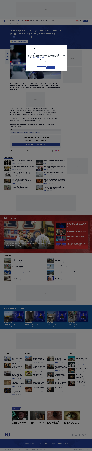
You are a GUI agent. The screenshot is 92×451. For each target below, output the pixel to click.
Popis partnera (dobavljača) (33, 63)
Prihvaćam (51, 67)
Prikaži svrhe (41, 67)
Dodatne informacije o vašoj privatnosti (38, 57)
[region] (46, 58)
